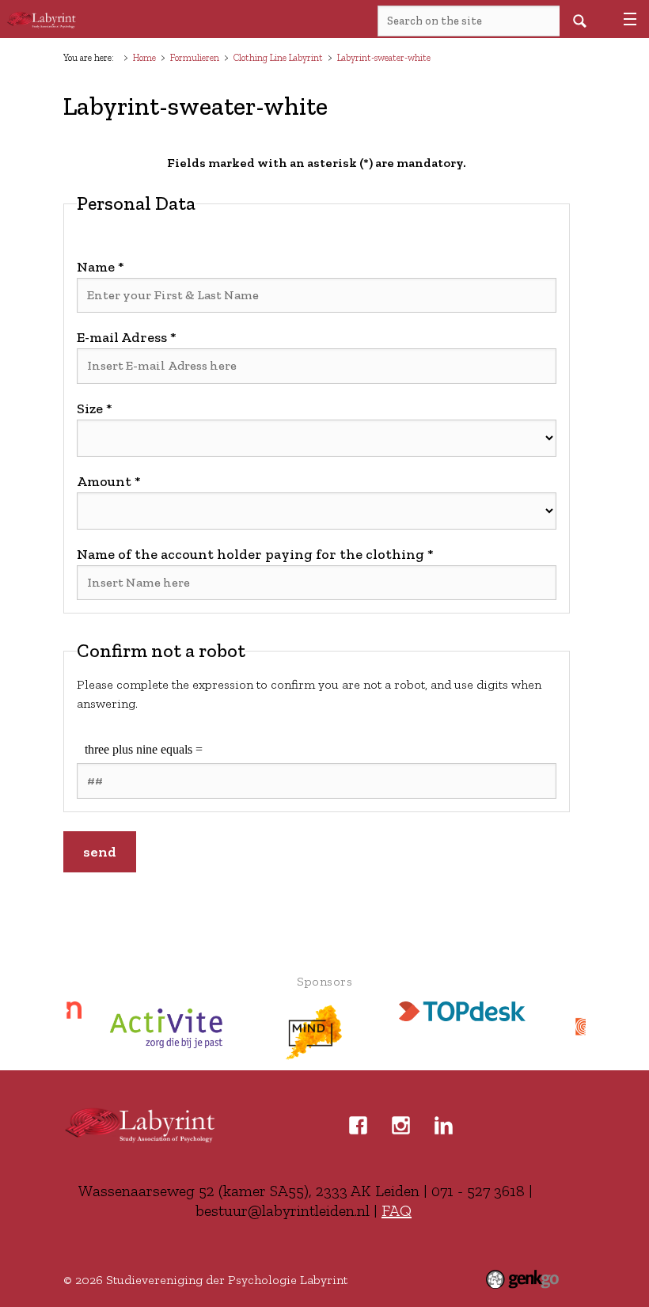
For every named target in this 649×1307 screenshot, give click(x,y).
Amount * (109, 481)
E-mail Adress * (126, 337)
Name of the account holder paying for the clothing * (255, 554)
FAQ (396, 1210)
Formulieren (194, 57)
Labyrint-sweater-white (384, 57)
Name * (100, 266)
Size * (94, 408)
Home (144, 57)
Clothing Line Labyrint (278, 57)
